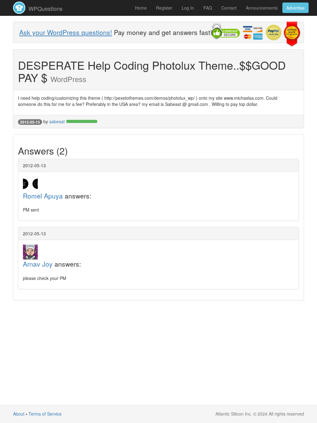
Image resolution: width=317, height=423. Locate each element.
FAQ (207, 8)
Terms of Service (45, 414)
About (18, 414)
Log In (188, 8)
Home (141, 8)
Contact (229, 8)
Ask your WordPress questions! (65, 32)
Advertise (295, 8)
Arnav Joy (38, 263)
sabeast (57, 121)
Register (164, 8)
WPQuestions (45, 8)
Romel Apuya (43, 195)
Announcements (262, 8)
